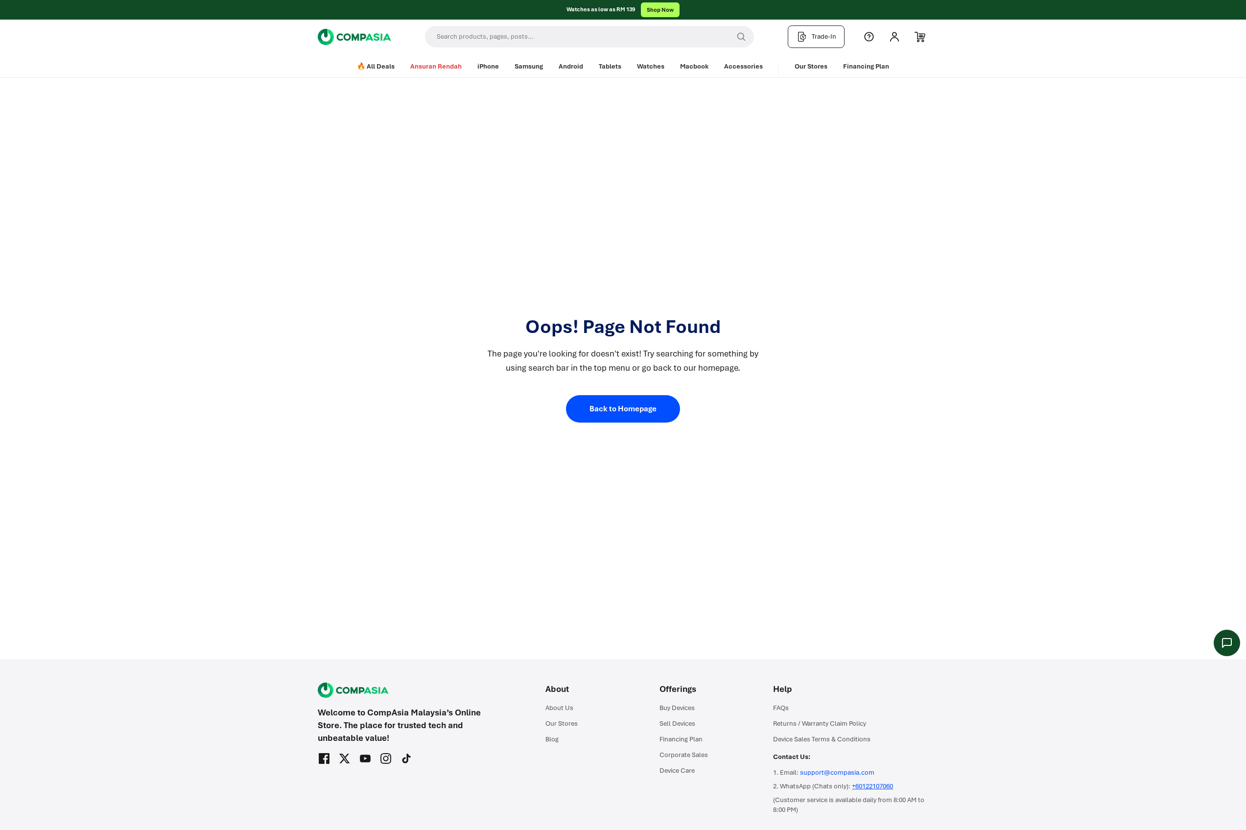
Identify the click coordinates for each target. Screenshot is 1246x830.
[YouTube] (365, 758)
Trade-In (824, 36)
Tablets (610, 66)
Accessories (743, 66)
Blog (552, 739)
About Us (559, 708)
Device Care (677, 770)
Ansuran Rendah (436, 66)
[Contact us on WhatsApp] (1227, 643)
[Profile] (894, 37)
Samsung (529, 66)
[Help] (869, 37)
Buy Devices (677, 708)
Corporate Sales (683, 755)
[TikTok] (406, 758)
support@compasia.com (837, 772)
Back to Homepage (623, 409)
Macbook (694, 66)
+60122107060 (872, 786)
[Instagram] (385, 758)
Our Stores (811, 66)
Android (571, 66)
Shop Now (660, 9)
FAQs (781, 708)
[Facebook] (324, 758)
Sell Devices (677, 723)
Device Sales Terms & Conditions (821, 739)
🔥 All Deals (376, 66)
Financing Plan (866, 66)
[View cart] (920, 37)
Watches (650, 66)
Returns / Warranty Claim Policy (819, 723)
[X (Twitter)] (344, 758)
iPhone (488, 66)
